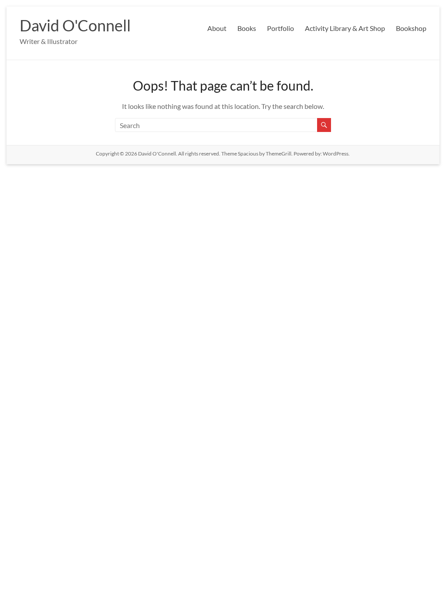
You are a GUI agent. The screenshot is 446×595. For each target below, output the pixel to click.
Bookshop (411, 28)
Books (246, 28)
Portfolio (280, 28)
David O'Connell (75, 25)
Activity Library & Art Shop (345, 28)
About (216, 28)
